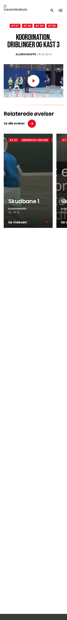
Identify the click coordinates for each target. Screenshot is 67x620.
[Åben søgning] (52, 10)
